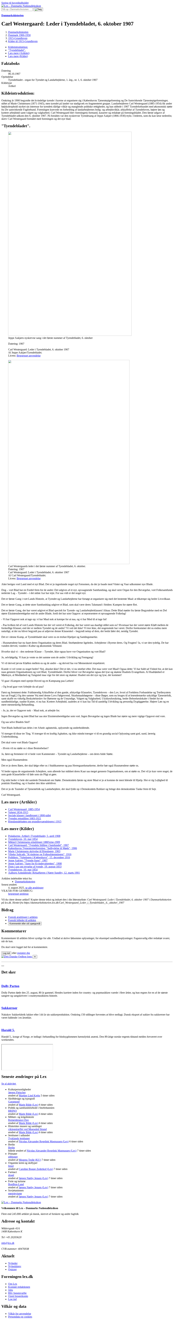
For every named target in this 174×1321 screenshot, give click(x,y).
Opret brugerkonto (18, 1296)
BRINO (12, 1110)
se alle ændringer (34, 887)
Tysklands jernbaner (19, 1138)
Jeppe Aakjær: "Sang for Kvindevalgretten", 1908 (35, 863)
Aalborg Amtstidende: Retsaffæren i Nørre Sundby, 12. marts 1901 (44, 872)
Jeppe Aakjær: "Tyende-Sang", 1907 (28, 860)
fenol (11, 1166)
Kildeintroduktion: (18, 47)
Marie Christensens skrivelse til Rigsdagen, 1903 (34, 851)
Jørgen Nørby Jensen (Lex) (33, 1178)
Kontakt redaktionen (19, 1286)
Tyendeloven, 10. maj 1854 (23, 839)
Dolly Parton (10, 986)
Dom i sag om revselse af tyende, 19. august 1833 (35, 866)
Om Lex (12, 1283)
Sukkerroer (9, 1008)
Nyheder (13, 1263)
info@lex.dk (7, 1243)
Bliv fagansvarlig (17, 1293)
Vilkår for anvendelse (19, 1313)
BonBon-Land (16, 1184)
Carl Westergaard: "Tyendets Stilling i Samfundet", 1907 (38, 845)
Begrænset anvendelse (29, 355)
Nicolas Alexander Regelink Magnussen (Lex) (44, 1141)
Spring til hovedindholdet (15, 2)
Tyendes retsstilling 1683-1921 (24, 818)
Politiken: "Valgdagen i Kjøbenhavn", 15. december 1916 (39, 857)
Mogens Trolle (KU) (30, 1159)
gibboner (13, 1156)
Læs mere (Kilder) (18, 56)
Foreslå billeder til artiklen (22, 920)
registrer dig (23, 953)
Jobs (10, 1290)
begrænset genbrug (18, 893)
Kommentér (25, 923)
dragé (11, 1175)
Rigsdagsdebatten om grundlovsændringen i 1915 (34, 821)
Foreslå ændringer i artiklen (23, 917)
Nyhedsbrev (14, 1266)
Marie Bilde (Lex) (28, 1104)
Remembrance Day (18, 1120)
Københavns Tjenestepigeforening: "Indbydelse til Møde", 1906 (42, 848)
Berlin (11, 1147)
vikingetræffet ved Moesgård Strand (27, 1129)
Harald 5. (8, 1030)
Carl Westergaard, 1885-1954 (24, 809)
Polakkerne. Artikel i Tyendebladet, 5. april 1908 (34, 836)
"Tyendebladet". (17, 50)
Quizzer (12, 1269)
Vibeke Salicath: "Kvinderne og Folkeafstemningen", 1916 (39, 854)
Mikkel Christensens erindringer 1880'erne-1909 (34, 842)
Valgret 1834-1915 (18, 812)
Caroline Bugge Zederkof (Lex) (36, 1169)
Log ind (12, 1299)
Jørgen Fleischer (17, 1092)
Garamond (14, 1101)
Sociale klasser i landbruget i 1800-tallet (29, 815)
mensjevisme (15, 1193)
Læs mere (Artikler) (18, 53)
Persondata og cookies (20, 1316)
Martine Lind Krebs (29, 1095)
